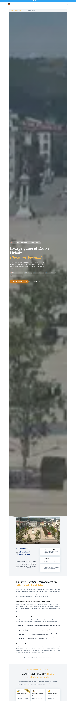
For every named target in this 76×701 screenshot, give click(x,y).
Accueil (11, 10)
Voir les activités (36, 281)
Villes (16, 10)
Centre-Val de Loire (22, 10)
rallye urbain (23, 551)
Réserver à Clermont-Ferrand (20, 281)
